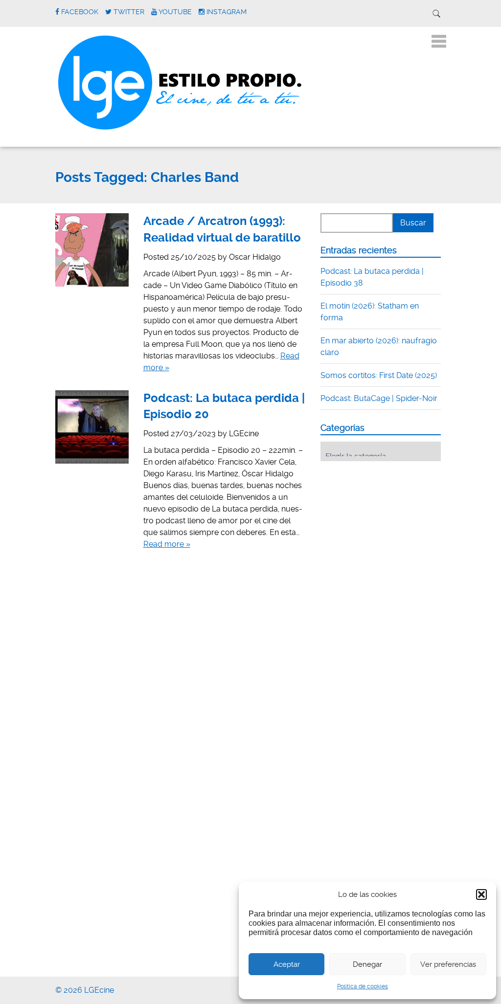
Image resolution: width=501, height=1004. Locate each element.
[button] (481, 894)
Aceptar (286, 964)
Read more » (166, 544)
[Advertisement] (393, 529)
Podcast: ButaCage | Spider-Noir (378, 398)
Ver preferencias (448, 964)
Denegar (367, 964)
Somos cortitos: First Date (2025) (378, 375)
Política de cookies (362, 986)
